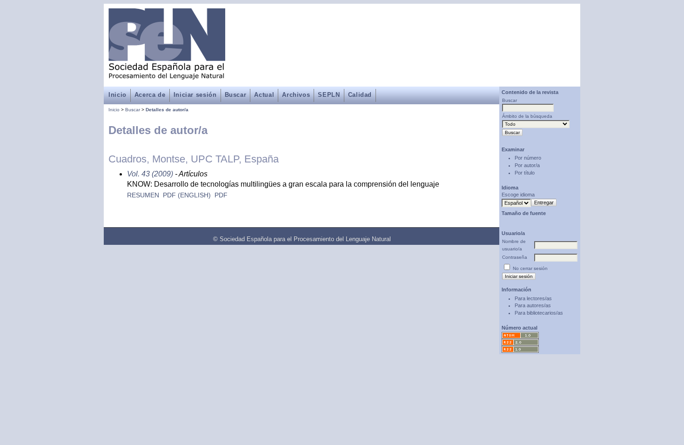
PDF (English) (187, 195)
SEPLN (329, 94)
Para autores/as (533, 305)
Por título (525, 172)
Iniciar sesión (195, 94)
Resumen (143, 195)
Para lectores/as (533, 298)
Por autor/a (527, 165)
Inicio (117, 94)
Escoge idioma (518, 194)
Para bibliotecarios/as (539, 313)
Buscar (236, 94)
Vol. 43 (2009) (150, 174)
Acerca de (150, 94)
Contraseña (514, 257)
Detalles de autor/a (167, 109)
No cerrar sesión (530, 268)
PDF (221, 195)
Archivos (296, 94)
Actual (264, 94)
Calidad (360, 94)
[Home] (166, 74)
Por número (528, 158)
